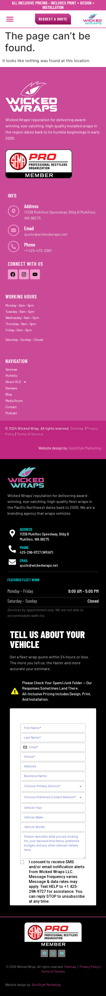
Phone (29, 245)
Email (29, 228)
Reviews (11, 388)
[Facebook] (13, 274)
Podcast (11, 413)
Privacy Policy (89, 967)
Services (11, 369)
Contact (11, 407)
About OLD (13, 382)
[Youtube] (35, 274)
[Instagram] (24, 274)
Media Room (14, 400)
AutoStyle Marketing (85, 448)
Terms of (23, 434)
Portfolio (11, 375)
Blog (8, 394)
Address (31, 206)
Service (36, 434)
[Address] (13, 211)
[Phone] (13, 246)
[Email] (13, 230)
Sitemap (77, 428)
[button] (10, 19)
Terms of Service (53, 971)
